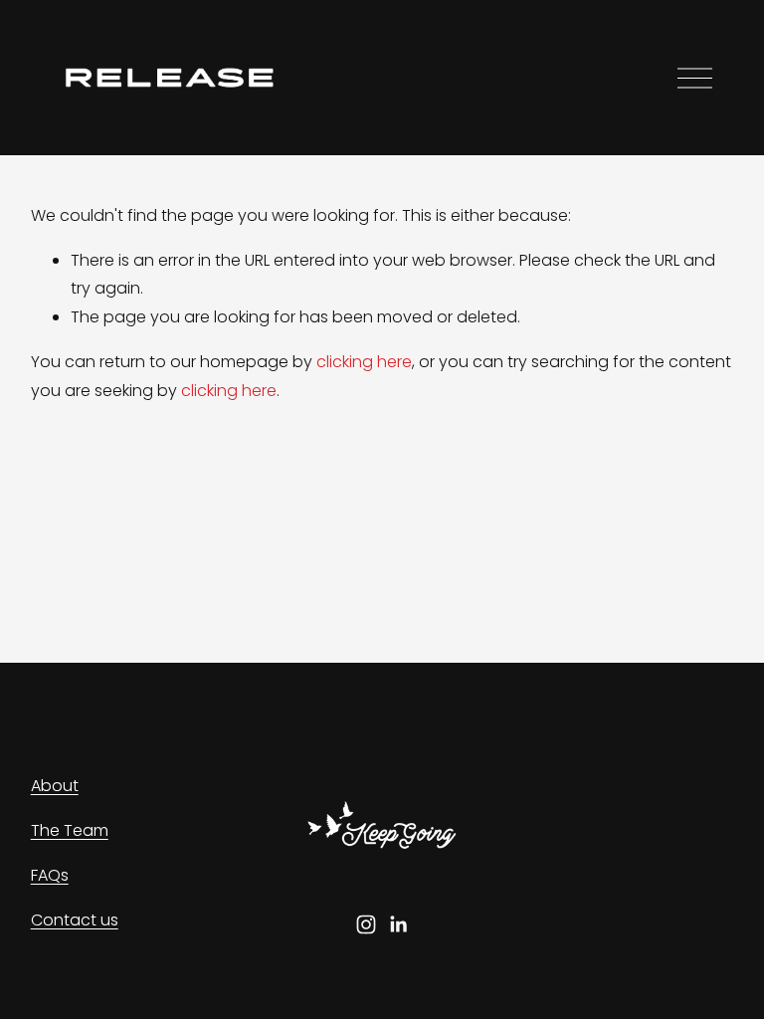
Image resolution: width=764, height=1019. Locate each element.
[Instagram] (366, 924)
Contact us (74, 920)
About (55, 785)
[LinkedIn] (398, 924)
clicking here (364, 361)
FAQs (50, 875)
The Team (69, 830)
